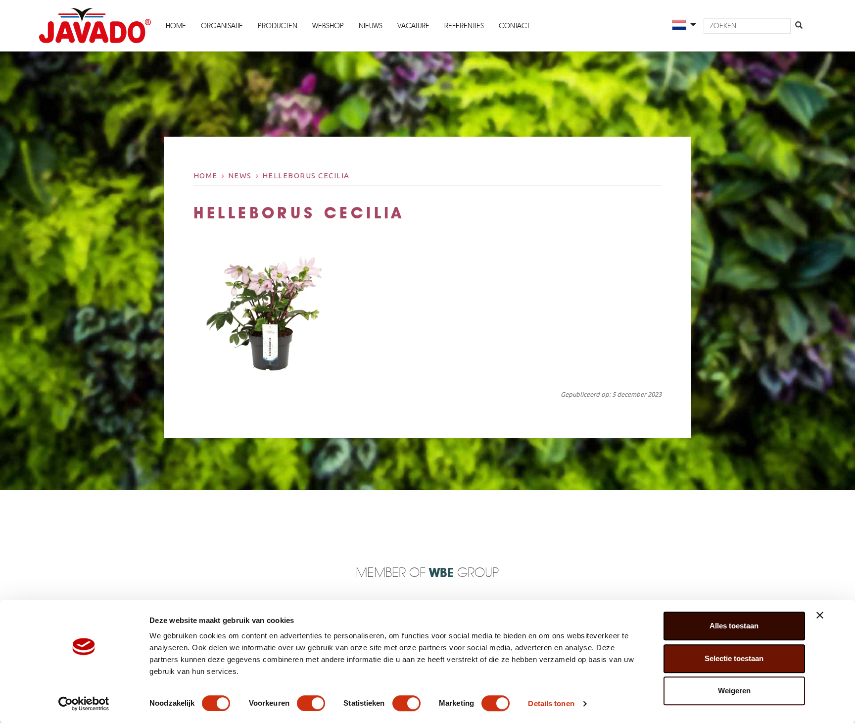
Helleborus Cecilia (306, 175)
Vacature (413, 25)
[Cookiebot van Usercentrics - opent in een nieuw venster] (84, 703)
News (240, 175)
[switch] (311, 703)
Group (464, 573)
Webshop (328, 25)
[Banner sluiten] (819, 615)
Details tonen (551, 703)
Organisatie (222, 25)
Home (176, 25)
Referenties (464, 25)
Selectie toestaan (734, 658)
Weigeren (734, 690)
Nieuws (370, 25)
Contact (514, 25)
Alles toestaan (734, 625)
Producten (277, 25)
